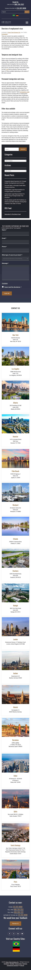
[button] (27, 22)
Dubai (15, 775)
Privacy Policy (18, 963)
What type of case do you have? (12, 255)
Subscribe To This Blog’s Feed (13, 214)
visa (7, 69)
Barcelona (15, 740)
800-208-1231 (18, 912)
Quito (15, 811)
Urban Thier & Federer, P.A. (14, 32)
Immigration (4, 34)
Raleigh (15, 605)
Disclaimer (5, 283)
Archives (8, 165)
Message (5, 263)
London (15, 639)
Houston (15, 436)
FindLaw (22, 965)
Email (4, 238)
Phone (4, 246)
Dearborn (15, 571)
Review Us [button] (15, 923)
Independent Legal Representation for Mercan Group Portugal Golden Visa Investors (15, 195)
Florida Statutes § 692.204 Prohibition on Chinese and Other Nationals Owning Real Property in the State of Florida (15, 201)
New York (15, 335)
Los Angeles (15, 369)
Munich (15, 707)
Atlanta (15, 402)
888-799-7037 (19, 4)
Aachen (15, 673)
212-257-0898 (21, 8)
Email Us (15, 2)
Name (4, 230)
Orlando (15, 539)
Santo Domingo (15, 845)
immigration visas (24, 92)
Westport (15, 505)
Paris (15, 881)
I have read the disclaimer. (12, 287)
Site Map (12, 963)
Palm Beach (15, 471)
